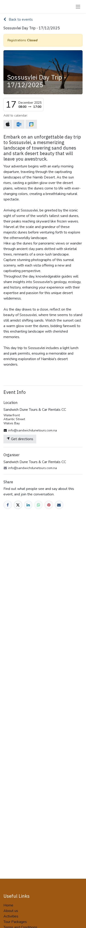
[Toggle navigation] (78, 6)
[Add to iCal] (7, 124)
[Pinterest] (48, 505)
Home (8, 905)
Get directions (21, 439)
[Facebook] (7, 505)
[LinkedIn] (28, 505)
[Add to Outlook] (19, 124)
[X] (18, 505)
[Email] (59, 505)
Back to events (20, 19)
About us (10, 910)
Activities (10, 916)
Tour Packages (15, 921)
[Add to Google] (31, 124)
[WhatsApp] (38, 505)
